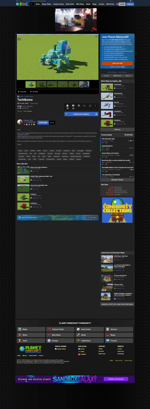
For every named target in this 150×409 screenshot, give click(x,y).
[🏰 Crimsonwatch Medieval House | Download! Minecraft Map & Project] (107, 268)
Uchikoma (33, 194)
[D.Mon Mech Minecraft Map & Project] (107, 87)
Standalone (65, 156)
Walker (65, 159)
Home (19, 1)
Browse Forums (117, 180)
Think (34, 159)
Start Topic (129, 135)
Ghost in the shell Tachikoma (38, 167)
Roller (34, 156)
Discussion (118, 169)
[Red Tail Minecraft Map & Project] (107, 105)
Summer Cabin (118, 284)
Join (88, 217)
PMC (103, 148)
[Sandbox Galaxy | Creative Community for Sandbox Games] (75, 379)
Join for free (117, 63)
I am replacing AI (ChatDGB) (111, 175)
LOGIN (122, 4)
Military (72, 153)
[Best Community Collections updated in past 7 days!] (117, 222)
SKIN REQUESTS (107, 146)
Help (103, 162)
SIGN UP (130, 4)
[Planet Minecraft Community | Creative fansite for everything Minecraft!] (30, 349)
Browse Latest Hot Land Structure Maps (117, 304)
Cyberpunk (66, 150)
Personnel (21, 156)
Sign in (94, 217)
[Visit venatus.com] (93, 28)
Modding (118, 155)
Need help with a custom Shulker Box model (116, 160)
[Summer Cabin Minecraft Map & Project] (107, 287)
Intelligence (42, 153)
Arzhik (117, 260)
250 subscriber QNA (108, 139)
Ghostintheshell (23, 153)
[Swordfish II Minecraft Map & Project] (107, 114)
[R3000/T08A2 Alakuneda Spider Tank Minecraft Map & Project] (23, 179)
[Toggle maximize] (96, 36)
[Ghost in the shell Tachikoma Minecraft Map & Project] (23, 170)
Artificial (32, 150)
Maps (21, 96)
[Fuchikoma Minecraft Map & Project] (23, 206)
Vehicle (59, 159)
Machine (64, 153)
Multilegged (86, 153)
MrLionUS (118, 270)
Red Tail (116, 102)
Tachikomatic (22, 159)
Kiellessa (118, 298)
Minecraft (19, 363)
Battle (38, 150)
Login (122, 67)
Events (107, 148)
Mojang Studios (33, 363)
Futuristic (88, 150)
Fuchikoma (33, 203)
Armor (26, 150)
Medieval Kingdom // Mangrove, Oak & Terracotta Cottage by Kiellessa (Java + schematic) (123, 294)
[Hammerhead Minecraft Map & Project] (107, 96)
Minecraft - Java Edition (108, 155)
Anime (20, 150)
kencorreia (118, 288)
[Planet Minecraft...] (31, 4)
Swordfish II (117, 111)
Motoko (78, 153)
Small (43, 156)
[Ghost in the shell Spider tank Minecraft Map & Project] (23, 188)
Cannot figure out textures (110, 153)
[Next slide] (95, 58)
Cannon (45, 150)
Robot (28, 156)
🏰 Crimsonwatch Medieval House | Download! (122, 265)
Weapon (78, 159)
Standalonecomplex (76, 156)
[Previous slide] (20, 58)
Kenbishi (50, 153)
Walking (71, 159)
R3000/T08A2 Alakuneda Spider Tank (41, 176)
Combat (52, 150)
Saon (33, 171)
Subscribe (43, 123)
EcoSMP (118, 279)
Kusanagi (57, 153)
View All (117, 129)
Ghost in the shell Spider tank (38, 185)
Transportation (50, 159)
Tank (29, 159)
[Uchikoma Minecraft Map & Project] (23, 197)
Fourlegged (80, 150)
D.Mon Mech (117, 84)
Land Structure (29, 96)
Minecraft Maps (27, 1)
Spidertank (56, 156)
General (112, 141)
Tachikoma (86, 156)
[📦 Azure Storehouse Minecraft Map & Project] (107, 278)
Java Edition (109, 162)
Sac (39, 156)
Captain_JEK (28, 120)
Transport (41, 159)
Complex (58, 150)
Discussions (105, 141)
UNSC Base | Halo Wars (121, 256)
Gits (31, 153)
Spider (49, 156)
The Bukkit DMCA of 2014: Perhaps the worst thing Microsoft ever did (117, 167)
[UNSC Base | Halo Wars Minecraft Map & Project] (107, 259)
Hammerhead (118, 93)
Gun (35, 153)
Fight (73, 150)
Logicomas (25, 136)
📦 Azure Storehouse (120, 275)
